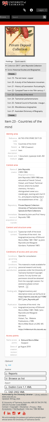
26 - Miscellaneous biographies (24, 107)
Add (9, 365)
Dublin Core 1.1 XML (20, 387)
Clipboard (24, 10)
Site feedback (18, 409)
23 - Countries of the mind (22, 94)
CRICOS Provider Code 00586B (14, 404)
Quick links (31, 10)
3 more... (12, 74)
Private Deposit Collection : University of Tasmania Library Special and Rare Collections (30, 208)
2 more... (12, 115)
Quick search (20, 61)
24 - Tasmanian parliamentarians (25, 99)
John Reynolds (24, 169)
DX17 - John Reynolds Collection (29, 65)
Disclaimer (24, 407)
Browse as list (16, 378)
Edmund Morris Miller (30, 340)
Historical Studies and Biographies (26, 70)
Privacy (33, 407)
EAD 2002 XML (16, 392)
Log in (41, 10)
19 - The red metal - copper (22, 78)
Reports (12, 373)
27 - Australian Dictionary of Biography (27, 111)
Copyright (14, 407)
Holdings (9, 61)
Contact (5, 407)
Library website (41, 394)
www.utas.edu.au (9, 396)
